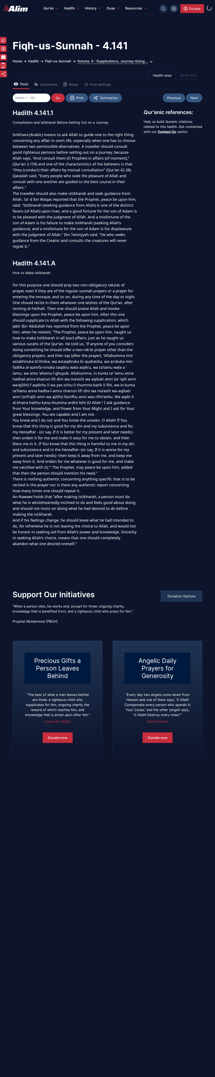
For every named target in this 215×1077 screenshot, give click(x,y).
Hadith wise (162, 75)
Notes (73, 84)
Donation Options (181, 596)
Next (194, 98)
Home (17, 61)
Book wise (188, 75)
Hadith (69, 8)
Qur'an (48, 8)
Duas (111, 8)
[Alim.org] (16, 8)
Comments (48, 84)
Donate (195, 9)
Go (58, 98)
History (91, 8)
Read (24, 84)
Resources (133, 8)
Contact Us (167, 132)
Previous (174, 98)
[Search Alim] (163, 9)
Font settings (100, 84)
